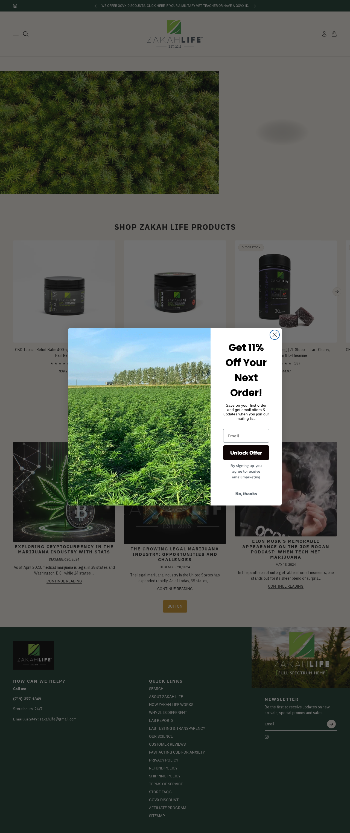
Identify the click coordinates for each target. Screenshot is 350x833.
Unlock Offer (246, 453)
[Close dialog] (274, 335)
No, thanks (246, 493)
